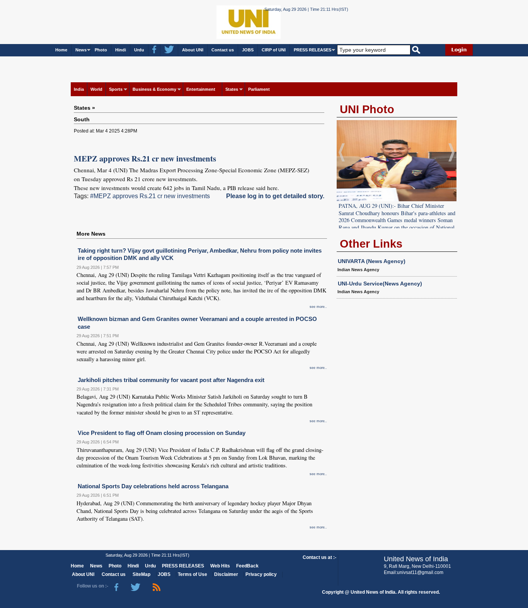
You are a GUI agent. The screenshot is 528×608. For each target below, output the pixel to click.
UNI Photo (367, 109)
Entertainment (200, 89)
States (231, 89)
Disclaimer (226, 574)
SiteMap (141, 574)
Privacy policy (261, 574)
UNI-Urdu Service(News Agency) (380, 283)
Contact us (222, 50)
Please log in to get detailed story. (275, 196)
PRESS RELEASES (312, 50)
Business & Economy (154, 89)
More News (91, 234)
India (79, 89)
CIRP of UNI (274, 50)
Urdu (139, 50)
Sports (116, 89)
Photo (101, 50)
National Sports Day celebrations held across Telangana (153, 486)
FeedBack (247, 566)
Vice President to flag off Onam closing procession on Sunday (161, 433)
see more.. (318, 307)
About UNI (192, 50)
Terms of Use (192, 574)
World (96, 89)
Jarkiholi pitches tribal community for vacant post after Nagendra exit (171, 380)
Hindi (120, 50)
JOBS (248, 50)
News (81, 50)
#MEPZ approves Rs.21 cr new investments (150, 196)
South (82, 119)
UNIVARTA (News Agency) (371, 261)
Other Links (371, 244)
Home (61, 50)
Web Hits (220, 566)
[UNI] (227, 21)
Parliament (259, 89)
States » (84, 108)
